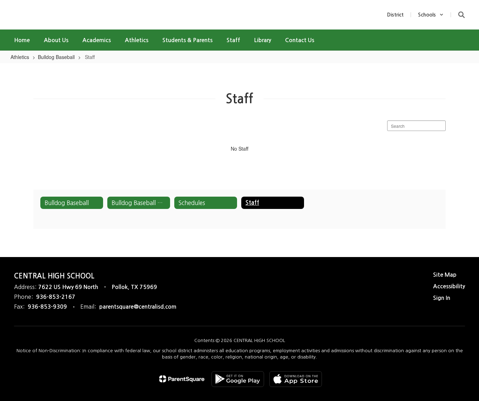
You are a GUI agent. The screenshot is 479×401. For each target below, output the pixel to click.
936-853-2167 (55, 297)
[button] (431, 14)
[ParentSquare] (181, 379)
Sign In (441, 298)
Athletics (20, 56)
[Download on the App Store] (295, 379)
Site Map (445, 274)
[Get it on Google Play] (237, 379)
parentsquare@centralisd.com (137, 306)
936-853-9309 (47, 306)
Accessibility (449, 286)
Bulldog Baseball (56, 56)
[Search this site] (461, 14)
